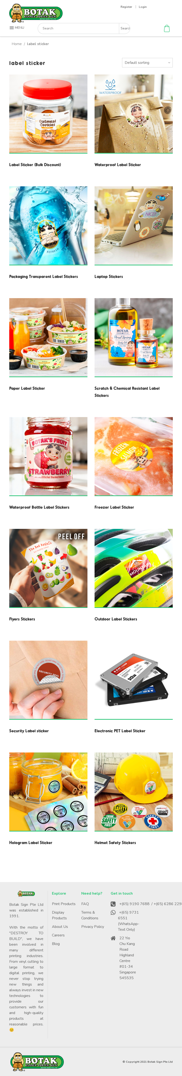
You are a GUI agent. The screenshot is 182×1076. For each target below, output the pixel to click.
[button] (17, 28)
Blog (56, 943)
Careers (58, 935)
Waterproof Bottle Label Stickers (39, 506)
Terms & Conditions (89, 915)
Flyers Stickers (22, 618)
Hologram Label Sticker (30, 842)
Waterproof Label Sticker (118, 164)
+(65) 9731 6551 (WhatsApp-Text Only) (128, 921)
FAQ (85, 904)
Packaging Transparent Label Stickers (43, 276)
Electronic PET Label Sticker (120, 730)
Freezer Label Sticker (114, 506)
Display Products (59, 915)
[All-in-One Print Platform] (36, 21)
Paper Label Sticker (27, 387)
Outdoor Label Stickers (116, 618)
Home (17, 44)
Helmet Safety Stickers (115, 842)
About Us (60, 926)
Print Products (64, 904)
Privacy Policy (92, 926)
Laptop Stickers (109, 276)
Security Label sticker (29, 730)
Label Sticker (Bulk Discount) (35, 164)
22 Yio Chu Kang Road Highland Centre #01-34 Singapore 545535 (127, 958)
